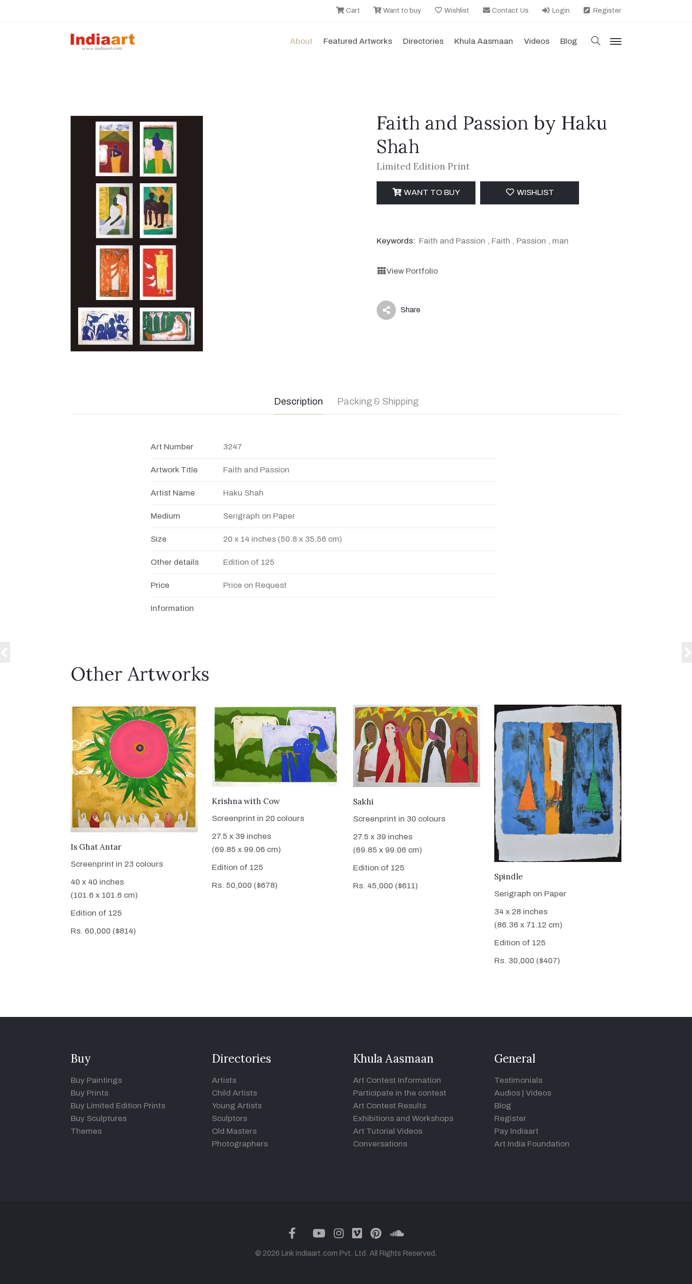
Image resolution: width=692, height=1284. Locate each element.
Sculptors (229, 1118)
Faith (500, 240)
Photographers (240, 1143)
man (560, 240)
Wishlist (456, 10)
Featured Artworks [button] (357, 41)
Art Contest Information (397, 1080)
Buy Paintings (96, 1080)
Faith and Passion (452, 240)
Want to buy (401, 10)
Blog (502, 1105)
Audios (507, 1093)
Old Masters (234, 1131)
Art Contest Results (389, 1105)
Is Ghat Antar (96, 847)
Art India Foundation (532, 1143)
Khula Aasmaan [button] (483, 41)
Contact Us (510, 10)
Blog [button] (568, 41)
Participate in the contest (399, 1093)
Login (560, 10)
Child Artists (234, 1093)
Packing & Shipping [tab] (377, 401)
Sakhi (363, 801)
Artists (224, 1080)
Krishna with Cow (246, 801)
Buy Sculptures (99, 1118)
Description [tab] (298, 401)
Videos (536, 41)
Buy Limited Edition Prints (118, 1105)
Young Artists (237, 1105)
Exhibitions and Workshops (403, 1118)
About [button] (301, 41)
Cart (352, 10)
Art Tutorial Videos (387, 1131)
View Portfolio (412, 271)
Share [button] (403, 312)
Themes (86, 1131)
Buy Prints (89, 1093)
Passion (531, 240)
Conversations (380, 1143)
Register (606, 10)
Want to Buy (431, 192)
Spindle (508, 876)
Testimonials (518, 1080)
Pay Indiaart (516, 1131)
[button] (596, 41)
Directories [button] (423, 41)
